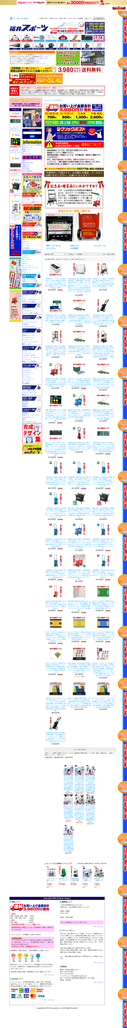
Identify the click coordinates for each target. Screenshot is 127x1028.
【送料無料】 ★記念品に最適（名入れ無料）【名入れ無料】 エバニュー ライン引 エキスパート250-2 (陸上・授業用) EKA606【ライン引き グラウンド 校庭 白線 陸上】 (55, 573)
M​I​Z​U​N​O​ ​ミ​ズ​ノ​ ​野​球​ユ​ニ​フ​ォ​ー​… (86, 880)
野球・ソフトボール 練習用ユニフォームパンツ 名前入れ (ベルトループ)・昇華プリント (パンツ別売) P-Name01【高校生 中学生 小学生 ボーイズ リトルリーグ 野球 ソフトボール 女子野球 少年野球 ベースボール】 (68, 812)
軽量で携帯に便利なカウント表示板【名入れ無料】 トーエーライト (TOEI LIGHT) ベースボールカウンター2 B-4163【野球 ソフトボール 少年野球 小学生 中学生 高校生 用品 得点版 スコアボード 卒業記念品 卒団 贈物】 (55, 415)
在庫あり (71, 254)
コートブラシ (51, 248)
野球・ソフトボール (53, 245)
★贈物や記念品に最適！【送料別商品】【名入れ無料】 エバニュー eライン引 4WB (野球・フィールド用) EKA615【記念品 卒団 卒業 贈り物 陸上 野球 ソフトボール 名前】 (55, 382)
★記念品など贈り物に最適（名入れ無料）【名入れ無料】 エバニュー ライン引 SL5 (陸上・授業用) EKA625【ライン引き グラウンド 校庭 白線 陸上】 (55, 604)
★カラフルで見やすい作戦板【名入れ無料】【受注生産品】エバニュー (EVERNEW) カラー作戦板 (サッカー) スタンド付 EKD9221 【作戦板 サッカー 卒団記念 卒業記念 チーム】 (103, 604)
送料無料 (79, 254)
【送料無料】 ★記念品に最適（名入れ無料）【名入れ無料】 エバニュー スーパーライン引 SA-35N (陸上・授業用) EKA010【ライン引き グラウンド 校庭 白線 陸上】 (55, 542)
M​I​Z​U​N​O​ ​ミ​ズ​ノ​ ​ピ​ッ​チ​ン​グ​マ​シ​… (63, 880)
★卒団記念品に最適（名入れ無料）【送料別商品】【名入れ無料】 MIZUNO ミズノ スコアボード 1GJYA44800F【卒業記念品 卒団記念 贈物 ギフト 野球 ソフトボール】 (55, 318)
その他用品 (74, 248)
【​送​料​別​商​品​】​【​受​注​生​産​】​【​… (75, 880)
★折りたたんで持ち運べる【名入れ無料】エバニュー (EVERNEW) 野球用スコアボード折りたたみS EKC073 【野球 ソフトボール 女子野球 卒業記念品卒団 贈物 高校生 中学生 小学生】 (79, 382)
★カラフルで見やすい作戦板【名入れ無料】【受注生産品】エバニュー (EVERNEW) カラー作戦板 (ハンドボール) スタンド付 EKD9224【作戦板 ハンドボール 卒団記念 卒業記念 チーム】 (103, 635)
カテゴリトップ (47, 100)
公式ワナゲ (74, 245)
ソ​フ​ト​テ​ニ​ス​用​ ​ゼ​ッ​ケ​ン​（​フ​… (51, 880)
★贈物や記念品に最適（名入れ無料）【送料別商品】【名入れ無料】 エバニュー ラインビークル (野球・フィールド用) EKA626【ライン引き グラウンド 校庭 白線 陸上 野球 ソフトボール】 (79, 446)
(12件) (82, 676)
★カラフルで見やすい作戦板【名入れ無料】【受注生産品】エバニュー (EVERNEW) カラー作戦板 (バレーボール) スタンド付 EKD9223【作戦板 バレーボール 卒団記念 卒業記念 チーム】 (79, 635)
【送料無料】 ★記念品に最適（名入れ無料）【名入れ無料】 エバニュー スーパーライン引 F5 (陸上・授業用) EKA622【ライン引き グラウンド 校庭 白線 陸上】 (103, 573)
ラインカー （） (100, 245)
